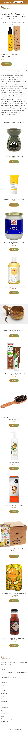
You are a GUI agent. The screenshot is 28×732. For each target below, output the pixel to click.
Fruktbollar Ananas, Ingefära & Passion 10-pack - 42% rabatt (14, 549)
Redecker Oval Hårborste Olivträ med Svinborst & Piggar (14, 418)
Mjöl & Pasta (4, 693)
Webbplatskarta (5, 721)
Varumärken (4, 701)
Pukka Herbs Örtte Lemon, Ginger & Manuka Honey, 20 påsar (14, 594)
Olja (16, 54)
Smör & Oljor (11, 54)
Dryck (2, 685)
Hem (2, 21)
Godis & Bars (4, 690)
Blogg (2, 711)
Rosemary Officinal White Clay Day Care (14, 199)
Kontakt (3, 713)
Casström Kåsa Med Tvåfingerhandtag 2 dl (14, 330)
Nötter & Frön (4, 696)
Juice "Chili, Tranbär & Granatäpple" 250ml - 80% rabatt (14, 638)
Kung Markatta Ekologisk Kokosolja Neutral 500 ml (14, 243)
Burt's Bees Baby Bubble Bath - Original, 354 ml (14, 287)
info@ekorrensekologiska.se (8, 677)
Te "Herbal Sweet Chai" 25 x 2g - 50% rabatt (14, 505)
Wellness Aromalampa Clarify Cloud (14, 156)
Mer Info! (6, 64)
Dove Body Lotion (14, 462)
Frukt (2, 688)
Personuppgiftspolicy (6, 719)
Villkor (2, 716)
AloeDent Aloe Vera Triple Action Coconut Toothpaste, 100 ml (14, 374)
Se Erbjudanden (18, 2)
